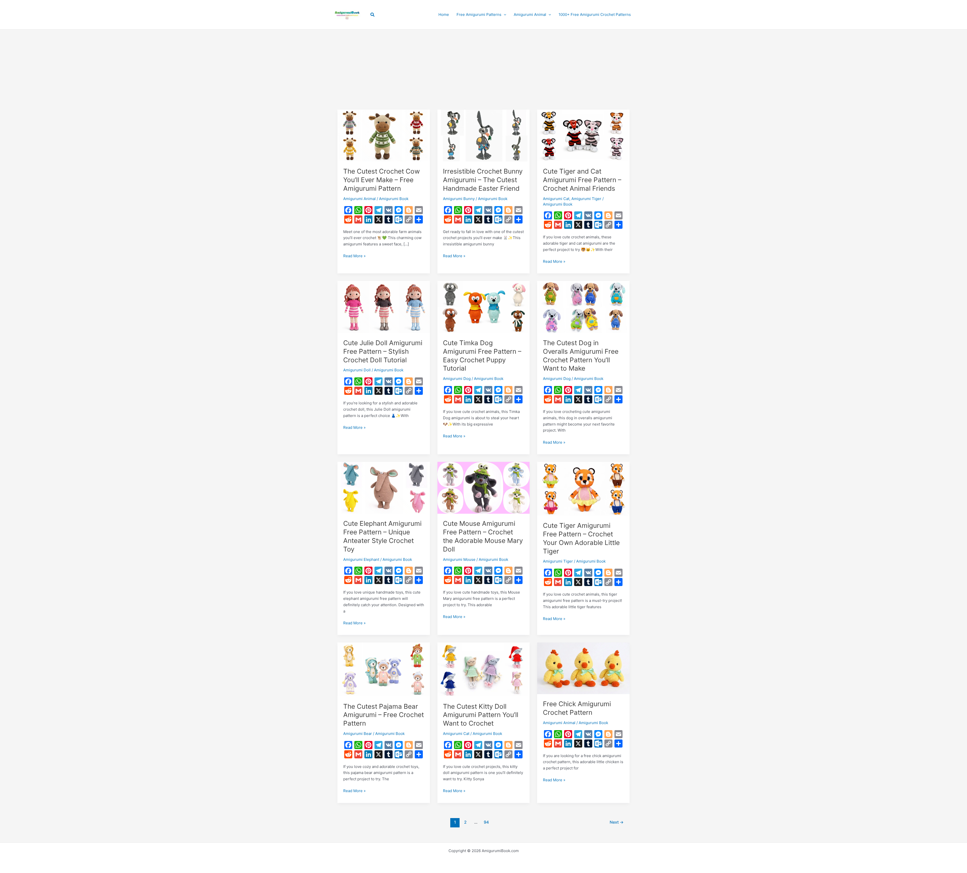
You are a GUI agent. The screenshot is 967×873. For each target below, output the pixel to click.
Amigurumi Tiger (586, 198)
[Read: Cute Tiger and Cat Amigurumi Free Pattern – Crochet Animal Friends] (583, 135)
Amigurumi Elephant (361, 559)
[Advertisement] (483, 60)
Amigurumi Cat (556, 198)
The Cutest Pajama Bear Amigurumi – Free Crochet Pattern (383, 714)
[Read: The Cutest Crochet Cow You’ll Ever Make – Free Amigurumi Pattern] (383, 135)
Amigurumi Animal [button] (530, 14)
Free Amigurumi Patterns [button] (479, 14)
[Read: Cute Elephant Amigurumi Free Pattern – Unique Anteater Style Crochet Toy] (383, 487)
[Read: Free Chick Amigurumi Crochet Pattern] (583, 668)
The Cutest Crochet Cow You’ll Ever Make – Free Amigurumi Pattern (381, 179)
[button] (372, 15)
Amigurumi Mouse (459, 559)
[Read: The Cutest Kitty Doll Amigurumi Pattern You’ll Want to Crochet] (483, 669)
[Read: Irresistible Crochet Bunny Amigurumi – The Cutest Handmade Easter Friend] (483, 135)
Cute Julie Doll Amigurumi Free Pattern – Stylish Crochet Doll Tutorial (382, 351)
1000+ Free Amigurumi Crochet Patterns (595, 14)
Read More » (354, 256)
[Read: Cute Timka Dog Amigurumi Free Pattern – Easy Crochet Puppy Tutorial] (483, 306)
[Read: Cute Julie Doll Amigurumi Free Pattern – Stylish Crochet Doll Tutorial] (383, 306)
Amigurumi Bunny (459, 198)
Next (617, 822)
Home (443, 14)
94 (486, 822)
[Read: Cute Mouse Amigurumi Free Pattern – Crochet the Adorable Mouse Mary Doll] (483, 487)
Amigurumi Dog (457, 378)
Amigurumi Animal (359, 198)
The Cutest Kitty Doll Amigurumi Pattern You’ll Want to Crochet (480, 714)
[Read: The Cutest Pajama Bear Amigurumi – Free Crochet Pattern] (383, 669)
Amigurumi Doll (357, 370)
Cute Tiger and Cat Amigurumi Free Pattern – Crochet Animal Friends (582, 179)
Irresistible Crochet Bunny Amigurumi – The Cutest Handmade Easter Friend (483, 179)
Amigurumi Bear (357, 733)
